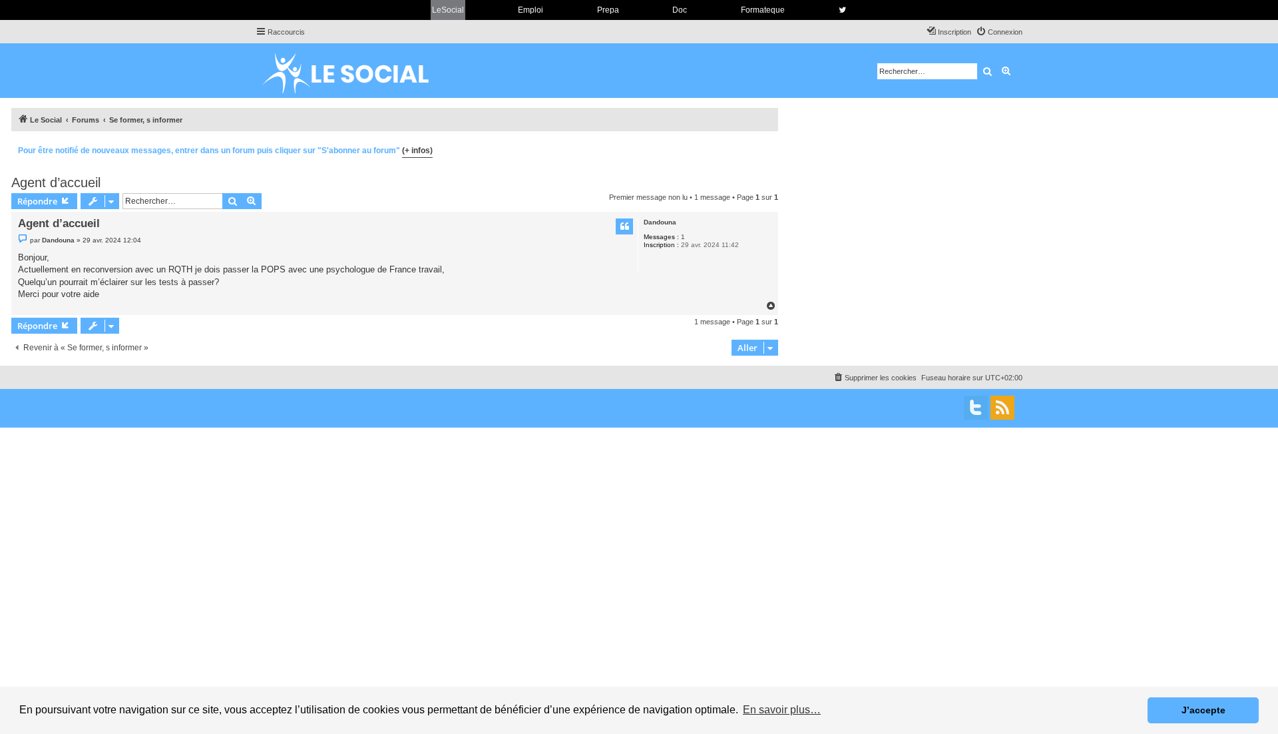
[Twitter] (976, 408)
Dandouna (660, 222)
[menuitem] (999, 32)
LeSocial (448, 10)
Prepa (608, 10)
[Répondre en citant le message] (624, 226)
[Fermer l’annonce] (767, 149)
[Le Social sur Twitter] (842, 10)
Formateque (763, 10)
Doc (679, 10)
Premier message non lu (648, 197)
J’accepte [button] (1203, 710)
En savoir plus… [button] (782, 709)
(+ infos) (417, 150)
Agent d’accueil (56, 182)
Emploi (530, 10)
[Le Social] (356, 71)
